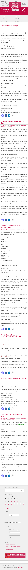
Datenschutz (18, 21)
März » (8, 508)
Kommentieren (12, 28)
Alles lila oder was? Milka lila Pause (13, 379)
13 (23, 501)
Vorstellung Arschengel (9, 26)
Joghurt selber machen (10, 544)
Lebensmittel (23, 125)
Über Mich (17, 18)
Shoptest (16, 340)
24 (14, 504)
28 (5, 506)
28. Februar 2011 (4, 28)
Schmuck (3, 29)
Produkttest (23, 28)
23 (11, 504)
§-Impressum (4, 18)
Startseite (3, 16)
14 (5, 503)
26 (20, 504)
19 (20, 503)
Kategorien (6, 515)
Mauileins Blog (9, 2)
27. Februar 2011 (4, 125)
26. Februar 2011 (4, 229)
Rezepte (22, 229)
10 (14, 501)
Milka (10, 126)
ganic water (11, 419)
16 (11, 503)
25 (17, 504)
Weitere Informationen (15, 8)
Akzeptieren (15, 10)
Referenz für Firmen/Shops (4, 22)
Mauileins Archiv (7, 522)
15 (8, 503)
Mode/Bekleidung (4, 340)
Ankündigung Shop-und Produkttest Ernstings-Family (11, 336)
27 (23, 504)
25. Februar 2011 (4, 381)
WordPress (20, 567)
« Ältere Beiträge (5, 482)
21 (5, 504)
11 (17, 501)
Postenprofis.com (9, 549)
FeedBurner (17, 537)
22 (8, 504)
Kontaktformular (19, 16)
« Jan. (5, 508)
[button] (2, 115)
